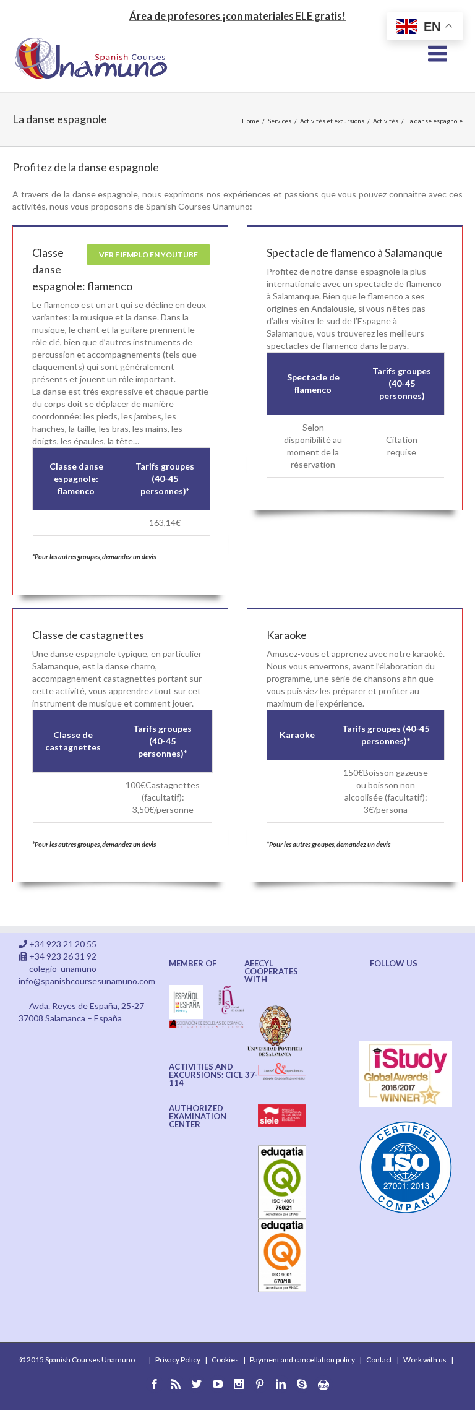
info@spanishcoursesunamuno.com (87, 981)
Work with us (425, 1359)
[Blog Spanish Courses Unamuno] (323, 1384)
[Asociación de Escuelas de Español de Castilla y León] (206, 1025)
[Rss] (175, 1384)
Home (250, 120)
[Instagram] (238, 1384)
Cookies (225, 1359)
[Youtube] (217, 1384)
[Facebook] (154, 1384)
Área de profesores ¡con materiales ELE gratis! (237, 16)
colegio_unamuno (62, 968)
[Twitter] (196, 1384)
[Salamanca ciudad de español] (231, 991)
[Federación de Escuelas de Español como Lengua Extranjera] (186, 991)
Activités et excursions (332, 120)
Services (279, 120)
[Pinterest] (259, 1384)
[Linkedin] (280, 1384)
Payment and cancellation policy (302, 1359)
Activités (385, 120)
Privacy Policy (177, 1359)
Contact (379, 1359)
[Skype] (301, 1384)
